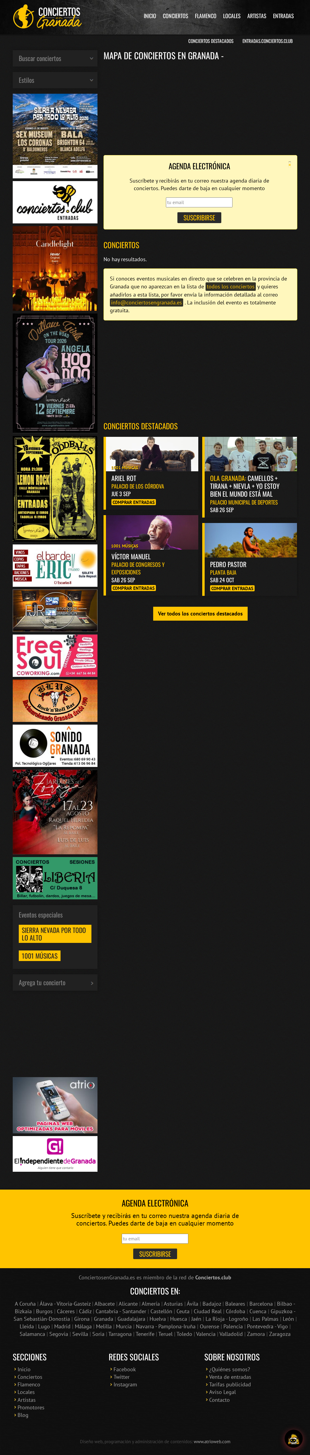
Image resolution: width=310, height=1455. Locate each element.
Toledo (184, 1333)
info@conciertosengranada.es (146, 302)
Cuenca (257, 1311)
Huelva (158, 1318)
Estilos (26, 80)
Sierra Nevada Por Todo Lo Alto (54, 933)
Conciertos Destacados (210, 40)
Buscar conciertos (40, 58)
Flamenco (205, 16)
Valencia (206, 1333)
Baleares (235, 1303)
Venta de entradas (230, 1376)
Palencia (233, 1326)
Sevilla (80, 1333)
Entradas (283, 16)
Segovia (58, 1333)
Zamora (256, 1333)
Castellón (161, 1311)
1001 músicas (40, 955)
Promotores (31, 1407)
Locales (232, 16)
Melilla (104, 1326)
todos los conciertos (231, 286)
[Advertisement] (200, 107)
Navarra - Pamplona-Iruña (166, 1326)
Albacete (104, 1303)
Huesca (178, 1318)
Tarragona (120, 1333)
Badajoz (212, 1303)
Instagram (125, 1384)
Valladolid (231, 1333)
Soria (98, 1333)
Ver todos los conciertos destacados (200, 613)
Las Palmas (265, 1318)
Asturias (173, 1303)
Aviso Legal (222, 1391)
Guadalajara (131, 1318)
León (288, 1318)
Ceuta (183, 1311)
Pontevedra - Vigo (267, 1326)
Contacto (219, 1399)
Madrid (62, 1326)
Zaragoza (280, 1333)
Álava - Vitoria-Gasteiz (65, 1303)
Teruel (165, 1333)
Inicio (150, 16)
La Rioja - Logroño (227, 1318)
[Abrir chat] (294, 1439)
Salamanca (32, 1333)
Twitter (122, 1376)
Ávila (192, 1303)
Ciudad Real (208, 1311)
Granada (103, 1318)
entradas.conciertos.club (267, 40)
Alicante (128, 1303)
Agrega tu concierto (42, 982)
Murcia (124, 1326)
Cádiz (85, 1311)
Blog (23, 1414)
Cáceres (66, 1311)
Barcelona (261, 1303)
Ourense (209, 1326)
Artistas (256, 16)
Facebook (125, 1369)
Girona (82, 1318)
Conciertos (175, 16)
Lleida (27, 1326)
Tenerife (145, 1333)
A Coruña (25, 1303)
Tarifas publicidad (230, 1384)
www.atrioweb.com (212, 1441)
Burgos (44, 1311)
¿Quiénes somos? (229, 1369)
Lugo (44, 1326)
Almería (151, 1303)
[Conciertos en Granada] (47, 16)
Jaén (196, 1318)
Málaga (83, 1326)
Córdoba (235, 1311)
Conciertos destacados (141, 425)
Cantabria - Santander (121, 1311)
